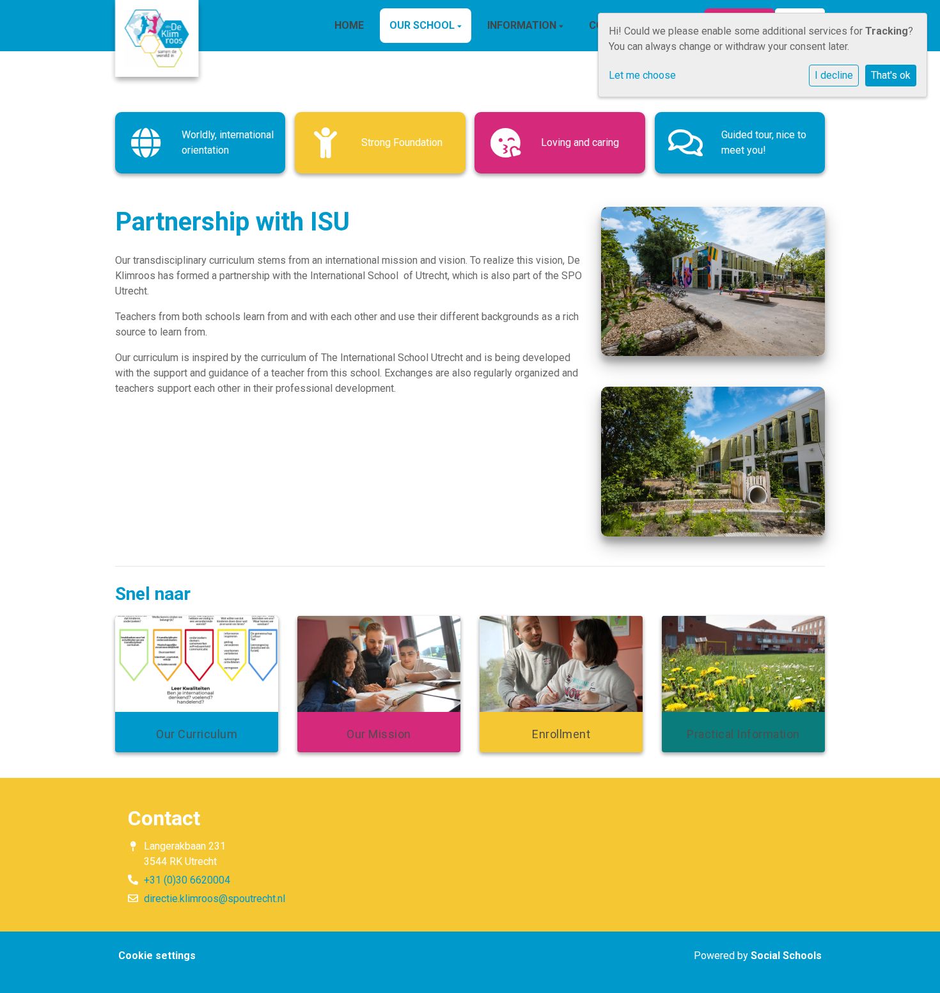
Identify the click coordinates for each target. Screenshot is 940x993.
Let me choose (642, 75)
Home (349, 25)
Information (523, 25)
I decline (834, 75)
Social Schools (786, 955)
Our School (423, 25)
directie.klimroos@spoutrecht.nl (214, 898)
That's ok (891, 75)
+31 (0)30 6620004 (187, 880)
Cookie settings (157, 955)
